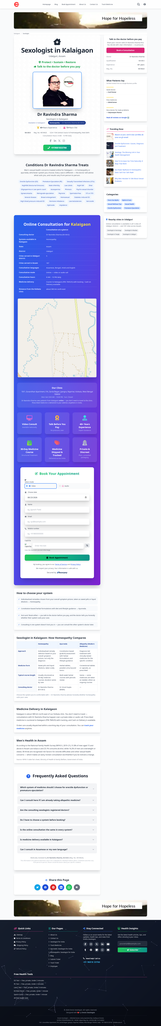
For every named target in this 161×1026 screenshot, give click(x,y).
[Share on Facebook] (45, 887)
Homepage (47, 4)
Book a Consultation (125, 50)
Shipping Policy (22, 945)
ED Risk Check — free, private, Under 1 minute (31, 991)
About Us (82, 4)
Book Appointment (68, 4)
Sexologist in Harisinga (114, 230)
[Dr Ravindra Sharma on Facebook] (50, 140)
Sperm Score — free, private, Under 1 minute (30, 994)
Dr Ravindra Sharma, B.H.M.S (58, 858)
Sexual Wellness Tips (114, 204)
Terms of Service (61, 564)
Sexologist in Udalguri (129, 234)
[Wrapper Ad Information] (80, 908)
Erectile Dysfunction (114, 208)
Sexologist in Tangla (113, 234)
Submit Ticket (55, 959)
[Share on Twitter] (37, 887)
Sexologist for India (57, 942)
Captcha (28, 540)
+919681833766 (59, 147)
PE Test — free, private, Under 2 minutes (29, 984)
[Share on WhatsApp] (69, 887)
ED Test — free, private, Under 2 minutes (29, 980)
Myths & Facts (126, 200)
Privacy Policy (75, 564)
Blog (56, 4)
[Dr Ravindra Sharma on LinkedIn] (55, 140)
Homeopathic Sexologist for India (62, 952)
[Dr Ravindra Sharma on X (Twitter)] (59, 140)
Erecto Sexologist (88, 1012)
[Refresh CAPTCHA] (87, 545)
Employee (54, 966)
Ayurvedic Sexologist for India (61, 949)
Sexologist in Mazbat (131, 230)
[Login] (144, 4)
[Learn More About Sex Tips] (80, 20)
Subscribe (134, 950)
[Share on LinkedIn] (61, 887)
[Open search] (138, 4)
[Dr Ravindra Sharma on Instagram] (63, 140)
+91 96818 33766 (91, 962)
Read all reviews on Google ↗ (117, 117)
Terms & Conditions (23, 938)
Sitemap (20, 935)
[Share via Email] (77, 887)
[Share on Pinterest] (53, 887)
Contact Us (94, 4)
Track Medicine (107, 4)
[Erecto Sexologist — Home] (16, 4)
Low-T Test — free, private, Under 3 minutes (30, 987)
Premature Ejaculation (132, 208)
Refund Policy (21, 949)
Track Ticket (54, 963)
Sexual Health (129, 204)
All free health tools (21, 998)
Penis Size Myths (113, 200)
